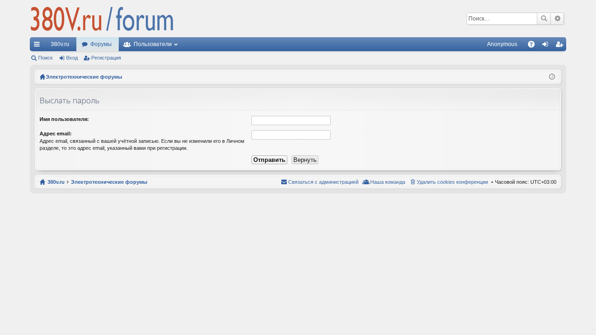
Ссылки (39, 46)
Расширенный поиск (557, 18)
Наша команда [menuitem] (387, 182)
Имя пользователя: (64, 119)
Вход (72, 57)
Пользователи (153, 44)
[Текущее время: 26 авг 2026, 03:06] (552, 77)
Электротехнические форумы (109, 182)
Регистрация (106, 57)
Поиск (544, 18)
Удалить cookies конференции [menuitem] (452, 182)
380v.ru (60, 44)
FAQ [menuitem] (534, 46)
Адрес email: (56, 133)
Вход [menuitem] (547, 46)
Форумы (101, 44)
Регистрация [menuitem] (561, 46)
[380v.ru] (102, 18)
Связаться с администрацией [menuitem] (323, 182)
